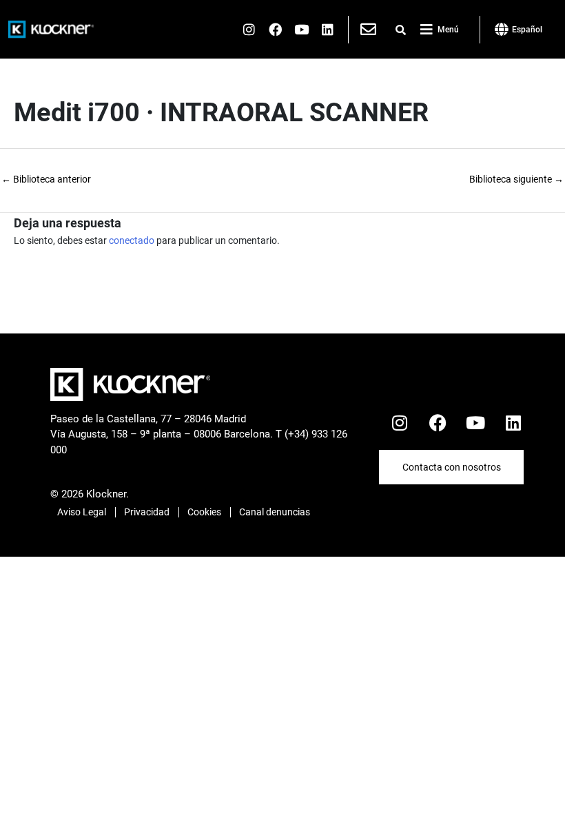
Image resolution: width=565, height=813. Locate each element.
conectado (131, 240)
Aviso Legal (81, 511)
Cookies (204, 511)
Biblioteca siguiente (516, 179)
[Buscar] (401, 30)
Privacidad (147, 511)
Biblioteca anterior (46, 179)
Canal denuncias (274, 511)
